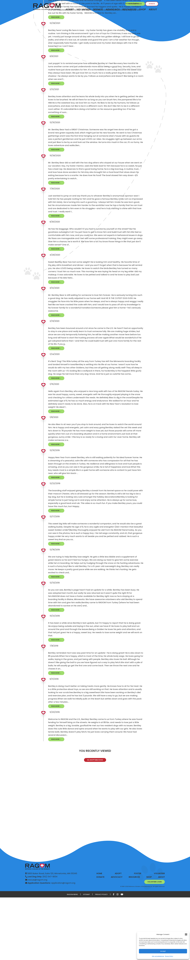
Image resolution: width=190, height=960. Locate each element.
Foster (137, 873)
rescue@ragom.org (37, 879)
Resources (134, 877)
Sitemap (86, 894)
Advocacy (116, 877)
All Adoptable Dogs (95, 760)
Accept (163, 951)
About (153, 9)
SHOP (149, 877)
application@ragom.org (51, 883)
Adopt (118, 873)
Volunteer (159, 873)
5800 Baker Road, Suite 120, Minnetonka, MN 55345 (52, 873)
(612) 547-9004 (42, 876)
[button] (186, 934)
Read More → (56, 17)
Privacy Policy (169, 956)
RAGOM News (72, 894)
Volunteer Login (154, 882)
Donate (152, 4)
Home (99, 873)
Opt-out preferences (158, 956)
